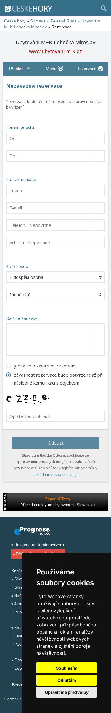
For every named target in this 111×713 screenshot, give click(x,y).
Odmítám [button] (66, 680)
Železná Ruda (63, 21)
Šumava (38, 21)
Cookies (21, 668)
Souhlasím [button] (67, 667)
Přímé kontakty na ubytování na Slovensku (57, 505)
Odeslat (56, 443)
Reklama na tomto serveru (39, 544)
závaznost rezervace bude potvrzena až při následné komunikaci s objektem (58, 379)
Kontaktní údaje (21, 179)
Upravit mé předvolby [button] (67, 692)
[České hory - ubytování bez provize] (30, 8)
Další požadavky (21, 318)
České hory (14, 21)
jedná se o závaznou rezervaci (45, 366)
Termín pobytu (20, 127)
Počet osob (17, 266)
